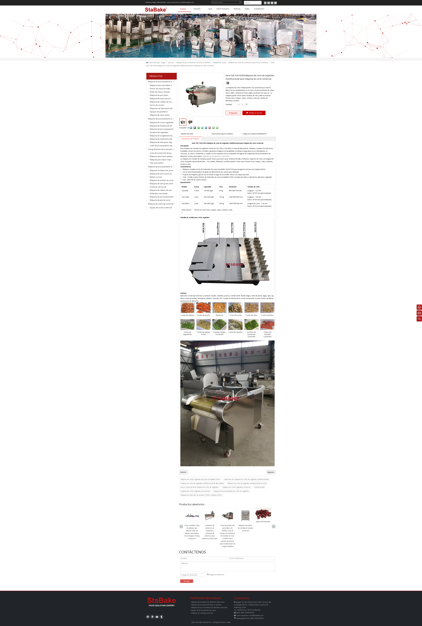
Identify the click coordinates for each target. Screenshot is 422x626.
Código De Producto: (249, 134)
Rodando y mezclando (159, 193)
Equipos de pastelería (158, 111)
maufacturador (259, 487)
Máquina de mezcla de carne (161, 183)
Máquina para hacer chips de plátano (163, 159)
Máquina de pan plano (159, 95)
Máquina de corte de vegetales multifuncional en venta (247, 483)
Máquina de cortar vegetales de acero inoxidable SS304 (200, 479)
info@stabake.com (256, 615)
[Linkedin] (275, 2)
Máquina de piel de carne (160, 200)
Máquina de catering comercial (160, 204)
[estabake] (161, 601)
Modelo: (184, 134)
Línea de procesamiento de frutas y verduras (163, 145)
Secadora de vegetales (159, 132)
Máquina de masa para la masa (162, 98)
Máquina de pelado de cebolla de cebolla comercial (209, 528)
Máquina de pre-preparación (162, 129)
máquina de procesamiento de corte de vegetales (231, 491)
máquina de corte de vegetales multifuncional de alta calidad (202, 483)
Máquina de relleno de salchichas (163, 190)
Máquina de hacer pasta (160, 115)
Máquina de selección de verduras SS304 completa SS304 (201, 495)
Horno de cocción (157, 105)
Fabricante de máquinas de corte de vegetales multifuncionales (246, 479)
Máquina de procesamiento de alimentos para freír (209, 607)
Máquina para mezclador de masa (163, 85)
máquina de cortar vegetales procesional (195, 491)
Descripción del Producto (190, 139)
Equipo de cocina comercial (161, 207)
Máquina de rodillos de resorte (162, 102)
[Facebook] (268, 2)
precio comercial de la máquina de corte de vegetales (200, 487)
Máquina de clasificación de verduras (163, 139)
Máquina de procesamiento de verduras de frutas (162, 119)
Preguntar (233, 113)
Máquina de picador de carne (162, 180)
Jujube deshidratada (227, 521)
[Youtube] (272, 2)
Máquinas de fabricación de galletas (163, 108)
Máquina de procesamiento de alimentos (162, 81)
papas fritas (245, 521)
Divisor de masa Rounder (160, 88)
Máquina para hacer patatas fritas (163, 156)
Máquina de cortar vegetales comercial (236, 487)
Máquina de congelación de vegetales (163, 135)
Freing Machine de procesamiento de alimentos (162, 149)
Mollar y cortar (156, 177)
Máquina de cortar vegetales (161, 122)
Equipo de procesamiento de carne (203, 610)
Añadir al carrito (255, 113)
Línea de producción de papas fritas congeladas (163, 153)
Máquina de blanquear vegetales (163, 142)
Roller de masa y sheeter (160, 92)
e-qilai (228, 622)
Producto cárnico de (158, 187)
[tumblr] (265, 2)
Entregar (187, 581)
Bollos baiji (263, 521)
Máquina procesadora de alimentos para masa (208, 602)
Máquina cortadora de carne (161, 170)
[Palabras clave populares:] (240, 2)
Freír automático (156, 163)
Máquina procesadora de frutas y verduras (206, 605)
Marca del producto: (219, 134)
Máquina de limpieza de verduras (163, 126)
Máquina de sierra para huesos (163, 173)
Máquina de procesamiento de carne (162, 166)
